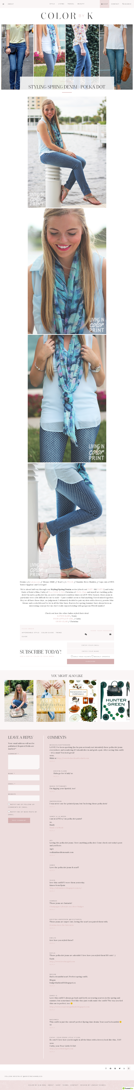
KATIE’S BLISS (63, 616)
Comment (13, 754)
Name (11, 773)
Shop (58, 1085)
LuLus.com (35, 582)
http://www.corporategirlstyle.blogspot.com (69, 1007)
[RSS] (124, 1068)
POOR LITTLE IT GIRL (63, 619)
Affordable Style (31, 632)
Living (61, 4)
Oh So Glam (81, 592)
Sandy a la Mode (58, 816)
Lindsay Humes (98, 1085)
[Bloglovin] (106, 1068)
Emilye (53, 938)
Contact (74, 1085)
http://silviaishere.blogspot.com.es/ (66, 888)
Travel (71, 4)
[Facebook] (110, 1068)
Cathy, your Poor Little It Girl (65, 1037)
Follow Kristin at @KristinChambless (23, 1076)
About (51, 1085)
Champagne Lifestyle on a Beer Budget (67, 906)
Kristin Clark (60, 771)
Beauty (81, 4)
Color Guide (47, 632)
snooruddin (56, 801)
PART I (91, 589)
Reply (52, 761)
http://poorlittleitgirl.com (61, 1048)
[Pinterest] (115, 1068)
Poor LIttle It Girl (56, 592)
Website (12, 794)
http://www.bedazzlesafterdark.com (73, 758)
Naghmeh (54, 1019)
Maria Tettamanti (58, 786)
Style (52, 4)
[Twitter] (120, 1068)
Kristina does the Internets (62, 925)
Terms (65, 1085)
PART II (100, 589)
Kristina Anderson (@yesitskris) (66, 919)
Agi (51, 840)
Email (11, 784)
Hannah (53, 901)
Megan (53, 974)
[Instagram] (129, 1068)
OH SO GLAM (62, 621)
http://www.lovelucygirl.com (62, 961)
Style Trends (66, 81)
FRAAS (70, 582)
